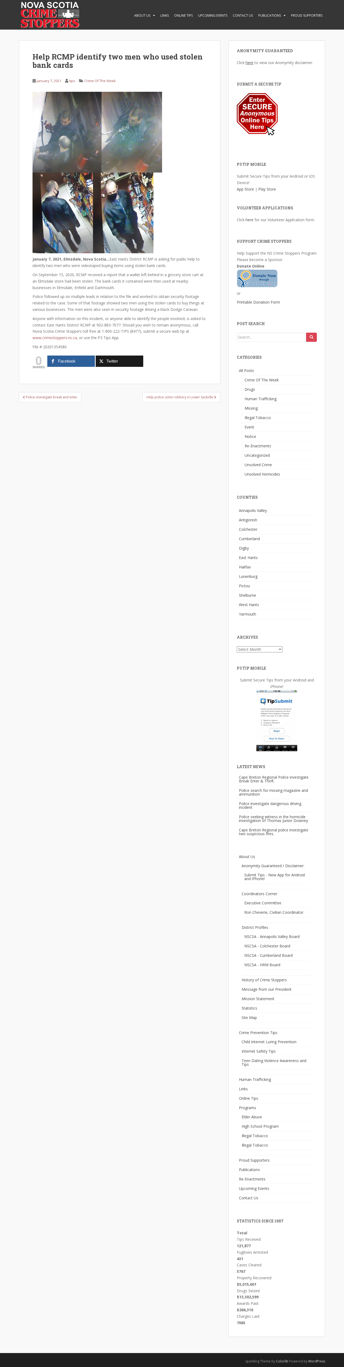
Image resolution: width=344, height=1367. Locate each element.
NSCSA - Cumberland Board (268, 955)
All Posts (246, 370)
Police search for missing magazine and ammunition (273, 792)
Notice (250, 436)
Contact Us (243, 15)
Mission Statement (258, 998)
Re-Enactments (258, 445)
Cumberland (249, 538)
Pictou (244, 585)
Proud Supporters (306, 15)
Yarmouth (247, 614)
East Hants (248, 557)
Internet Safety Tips (259, 1051)
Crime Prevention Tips (258, 1032)
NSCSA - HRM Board (262, 964)
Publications (269, 15)
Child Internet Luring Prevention (269, 1041)
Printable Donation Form (258, 302)
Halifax (245, 567)
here (249, 62)
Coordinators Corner (259, 893)
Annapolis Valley (253, 510)
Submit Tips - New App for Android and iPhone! (274, 876)
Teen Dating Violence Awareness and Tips (274, 1062)
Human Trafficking (261, 398)
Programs (247, 1107)
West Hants (249, 604)
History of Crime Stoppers (264, 979)
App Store (245, 189)
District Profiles (255, 927)
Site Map (249, 1017)
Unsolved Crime (258, 464)
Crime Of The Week (100, 80)
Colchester (248, 529)
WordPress (316, 1361)
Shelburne (247, 595)
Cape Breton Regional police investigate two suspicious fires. (273, 831)
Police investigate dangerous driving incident (270, 805)
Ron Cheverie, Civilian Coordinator (273, 912)
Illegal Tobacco (258, 417)
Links (164, 15)
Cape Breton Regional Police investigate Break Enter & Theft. (274, 779)
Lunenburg (248, 576)
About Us (142, 15)
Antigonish (248, 519)
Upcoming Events (212, 15)
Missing (251, 408)
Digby (244, 548)
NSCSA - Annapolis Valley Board (272, 936)
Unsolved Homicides (262, 474)
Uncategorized (257, 455)
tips (72, 80)
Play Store (267, 189)
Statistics (249, 1008)
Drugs (250, 389)
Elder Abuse (252, 1116)
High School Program (260, 1126)
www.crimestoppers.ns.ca (55, 337)
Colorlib (282, 1361)
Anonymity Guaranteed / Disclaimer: (273, 865)
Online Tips (183, 15)
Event (249, 427)
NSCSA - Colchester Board (267, 945)
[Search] (311, 337)
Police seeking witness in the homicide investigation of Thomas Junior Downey (273, 818)
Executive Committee (262, 902)
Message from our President (267, 989)
